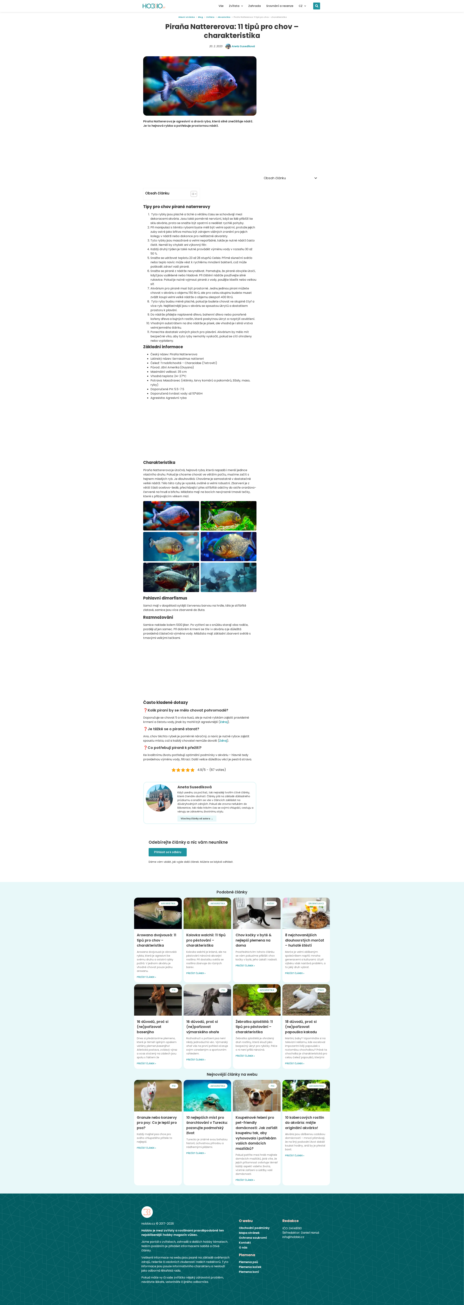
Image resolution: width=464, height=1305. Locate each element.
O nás (243, 1247)
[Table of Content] (194, 194)
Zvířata (234, 6)
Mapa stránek (249, 1233)
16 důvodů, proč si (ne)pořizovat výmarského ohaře (202, 1026)
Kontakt (245, 1243)
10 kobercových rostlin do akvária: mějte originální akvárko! (304, 1122)
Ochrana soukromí (253, 1238)
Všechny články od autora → (197, 818)
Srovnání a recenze (279, 6)
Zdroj (224, 722)
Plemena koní (249, 1272)
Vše (221, 6)
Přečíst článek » (146, 977)
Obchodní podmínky (254, 1228)
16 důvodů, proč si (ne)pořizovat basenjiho (152, 1026)
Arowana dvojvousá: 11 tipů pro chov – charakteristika (156, 940)
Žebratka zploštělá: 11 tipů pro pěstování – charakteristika (254, 1026)
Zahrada (254, 6)
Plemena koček (250, 1267)
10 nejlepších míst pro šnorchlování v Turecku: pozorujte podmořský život (207, 1125)
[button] (316, 6)
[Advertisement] (199, 158)
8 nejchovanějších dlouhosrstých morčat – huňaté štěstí (304, 940)
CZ (301, 6)
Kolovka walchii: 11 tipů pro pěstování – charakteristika (206, 940)
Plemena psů (248, 1262)
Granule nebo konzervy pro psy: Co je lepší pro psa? (157, 1122)
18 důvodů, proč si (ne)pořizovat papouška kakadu (301, 1026)
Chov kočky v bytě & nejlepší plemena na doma (254, 940)
